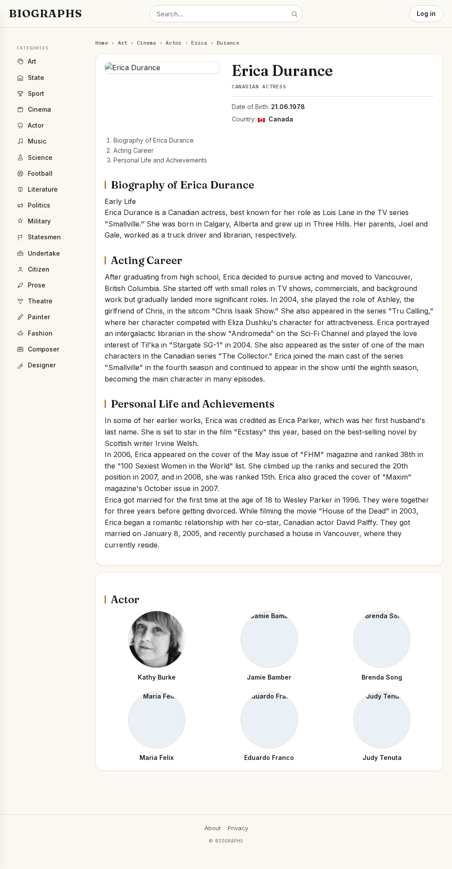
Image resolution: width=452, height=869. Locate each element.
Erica (199, 42)
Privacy (238, 827)
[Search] (294, 13)
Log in (426, 13)
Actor (173, 42)
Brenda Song (382, 677)
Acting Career (133, 150)
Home (101, 42)
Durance (228, 42)
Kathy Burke (157, 677)
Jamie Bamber (269, 677)
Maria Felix (156, 757)
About (212, 827)
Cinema (146, 42)
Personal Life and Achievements (160, 160)
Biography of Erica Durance (153, 140)
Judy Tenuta (382, 757)
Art (123, 42)
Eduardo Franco (269, 757)
